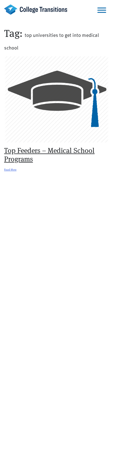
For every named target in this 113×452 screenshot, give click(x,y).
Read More (10, 169)
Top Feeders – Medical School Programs (49, 154)
